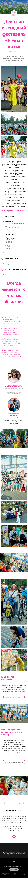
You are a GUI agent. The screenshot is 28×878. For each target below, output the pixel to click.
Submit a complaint (23, 874)
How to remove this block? (6, 874)
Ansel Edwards (20, 848)
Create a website (14, 869)
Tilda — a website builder (19, 865)
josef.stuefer (13, 848)
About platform (15, 874)
